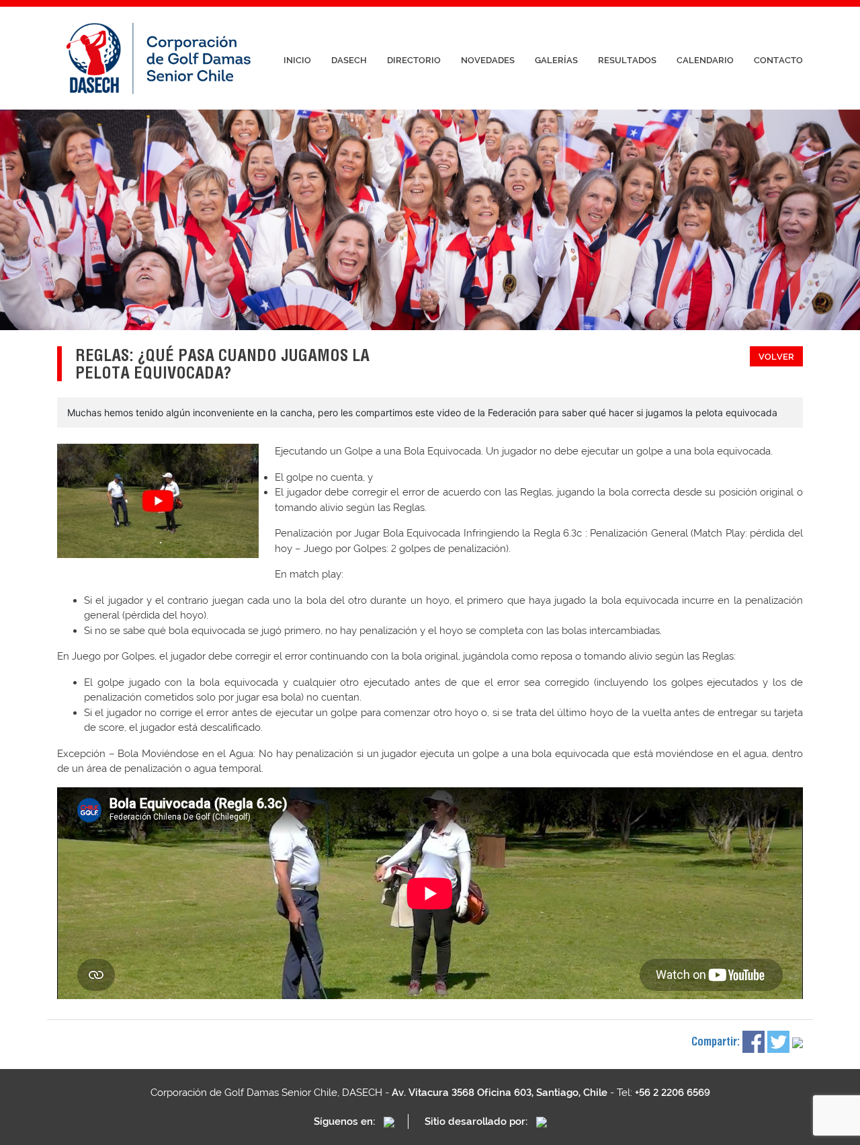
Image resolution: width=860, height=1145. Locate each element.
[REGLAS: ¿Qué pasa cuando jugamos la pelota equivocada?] (158, 501)
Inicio (297, 60)
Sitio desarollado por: (477, 1121)
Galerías (556, 60)
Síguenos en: (346, 1121)
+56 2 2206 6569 (672, 1093)
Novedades (488, 60)
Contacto (778, 60)
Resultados (627, 60)
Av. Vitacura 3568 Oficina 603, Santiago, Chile (499, 1093)
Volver (776, 357)
